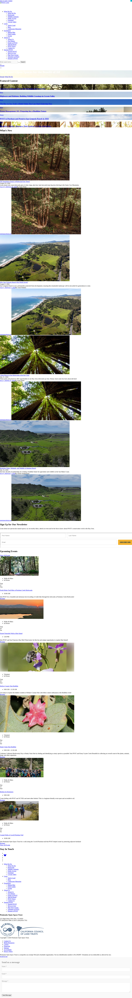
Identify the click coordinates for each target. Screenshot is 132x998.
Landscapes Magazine (14, 29)
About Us (7, 37)
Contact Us (11, 48)
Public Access (12, 18)
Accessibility (8, 950)
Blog (9, 27)
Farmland (11, 20)
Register (2, 598)
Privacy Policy (8, 951)
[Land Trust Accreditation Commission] (7, 936)
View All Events (5, 555)
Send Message (7, 995)
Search (23, 62)
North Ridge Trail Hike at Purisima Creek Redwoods (16, 590)
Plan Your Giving (13, 55)
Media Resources (9, 943)
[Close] (131, 1)
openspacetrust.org (5, 234)
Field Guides (12, 34)
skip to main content (6, 1)
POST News (12, 46)
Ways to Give (12, 53)
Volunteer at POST (13, 57)
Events (10, 36)
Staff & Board (12, 44)
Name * (4, 966)
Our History (11, 41)
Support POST (8, 50)
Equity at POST (12, 43)
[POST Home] (4, 2)
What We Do (8, 11)
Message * (5, 981)
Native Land (11, 25)
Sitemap (6, 948)
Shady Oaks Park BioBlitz (8, 747)
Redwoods (11, 15)
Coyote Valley (12, 22)
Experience (7, 30)
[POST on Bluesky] (5, 855)
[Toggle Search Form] (1, 64)
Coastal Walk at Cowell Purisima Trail (11, 835)
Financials (7, 946)
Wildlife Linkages (13, 17)
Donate (2, 65)
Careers (6, 944)
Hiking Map (11, 32)
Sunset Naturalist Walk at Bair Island (11, 633)
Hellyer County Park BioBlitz (9, 686)
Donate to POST (13, 58)
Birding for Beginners (6, 792)
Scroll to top (3, 956)
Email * (4, 974)
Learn (5, 23)
